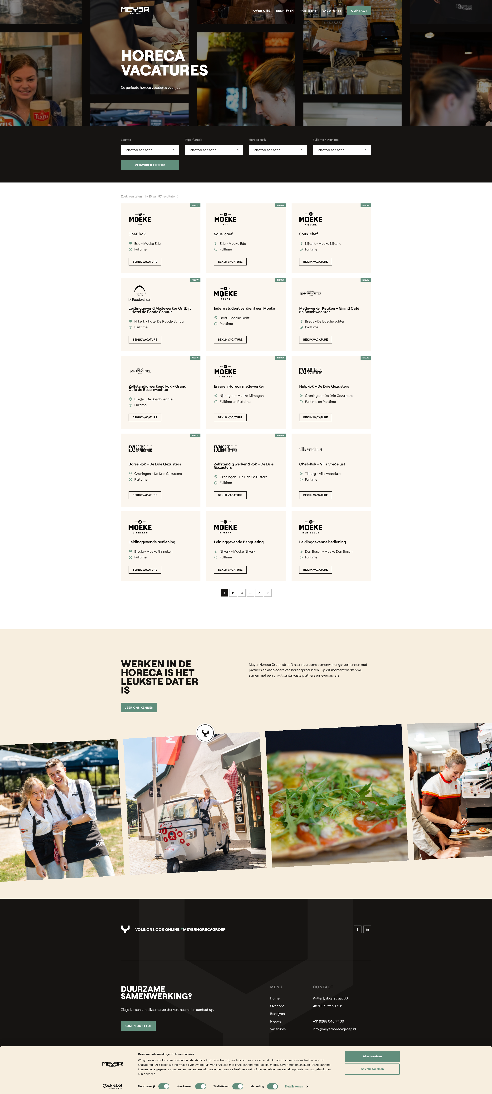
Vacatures (332, 10)
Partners (308, 10)
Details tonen (294, 1086)
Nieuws (275, 1021)
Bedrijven (285, 10)
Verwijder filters (150, 165)
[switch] (200, 1086)
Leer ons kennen (139, 707)
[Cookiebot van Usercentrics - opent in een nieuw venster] (112, 1086)
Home (275, 998)
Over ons (261, 10)
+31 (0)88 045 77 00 (328, 1021)
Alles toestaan (372, 1056)
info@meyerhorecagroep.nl (334, 1029)
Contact (359, 10)
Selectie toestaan (372, 1069)
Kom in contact (138, 1026)
